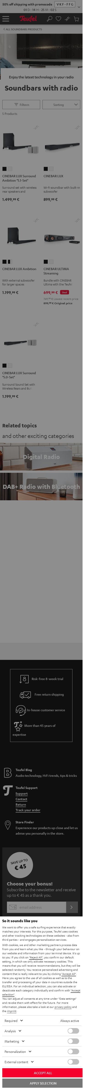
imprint (11, 1011)
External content (16, 1062)
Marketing (12, 1041)
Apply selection (43, 1083)
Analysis (10, 1031)
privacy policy (63, 1007)
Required (11, 1020)
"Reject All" (36, 957)
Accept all (43, 1073)
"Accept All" (68, 974)
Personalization (15, 1051)
